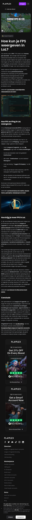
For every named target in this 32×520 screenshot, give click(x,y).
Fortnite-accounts (9, 464)
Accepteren (20, 517)
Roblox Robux (8, 483)
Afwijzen (10, 517)
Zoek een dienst (11, 9)
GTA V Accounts (8, 480)
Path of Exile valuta (9, 485)
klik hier (17, 510)
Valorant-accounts (9, 477)
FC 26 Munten (8, 469)
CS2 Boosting (7, 457)
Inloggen (22, 4)
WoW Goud (7, 472)
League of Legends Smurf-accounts (14, 449)
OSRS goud (7, 467)
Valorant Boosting (9, 454)
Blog (5, 500)
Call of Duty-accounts (10, 475)
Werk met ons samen (10, 495)
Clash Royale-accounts (10, 488)
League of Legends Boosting (12, 452)
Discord (6, 498)
